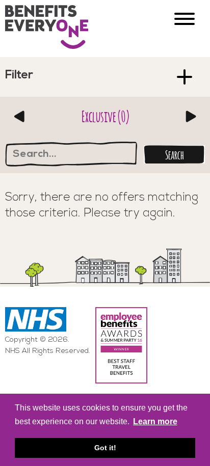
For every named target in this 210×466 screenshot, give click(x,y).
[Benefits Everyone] (49, 28)
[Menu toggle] (184, 20)
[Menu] (185, 77)
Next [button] (191, 116)
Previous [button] (19, 116)
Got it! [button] (105, 448)
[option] (105, 116)
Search (174, 153)
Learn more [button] (155, 421)
